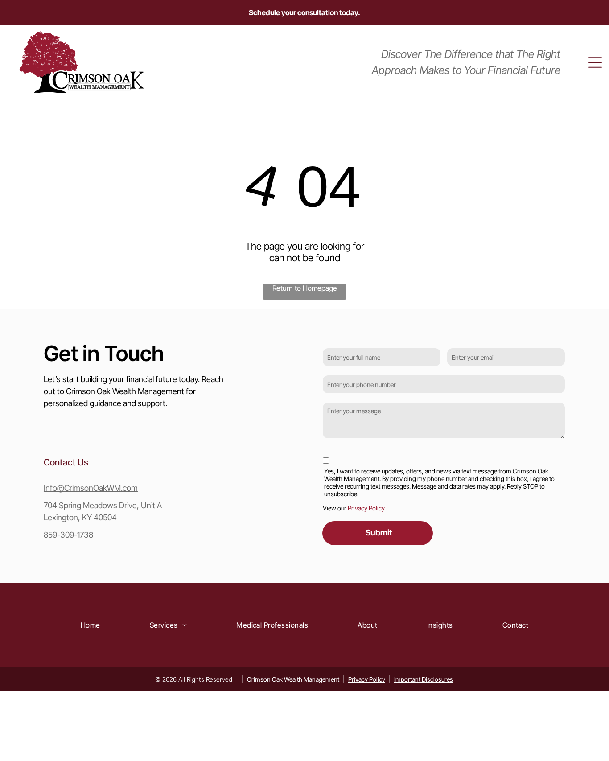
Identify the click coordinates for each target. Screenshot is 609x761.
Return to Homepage (304, 288)
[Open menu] (595, 62)
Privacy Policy (366, 508)
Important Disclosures (423, 679)
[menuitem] (90, 625)
